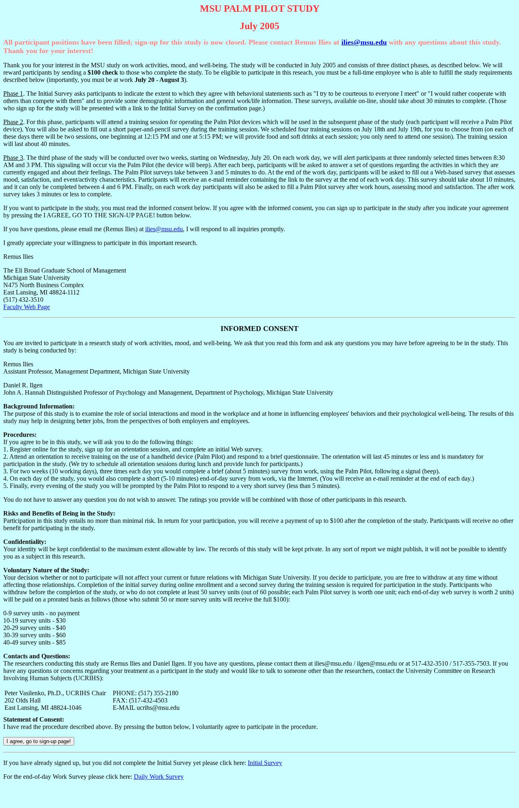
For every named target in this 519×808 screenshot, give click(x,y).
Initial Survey (265, 762)
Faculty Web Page (26, 306)
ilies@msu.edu (364, 42)
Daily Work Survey (159, 776)
